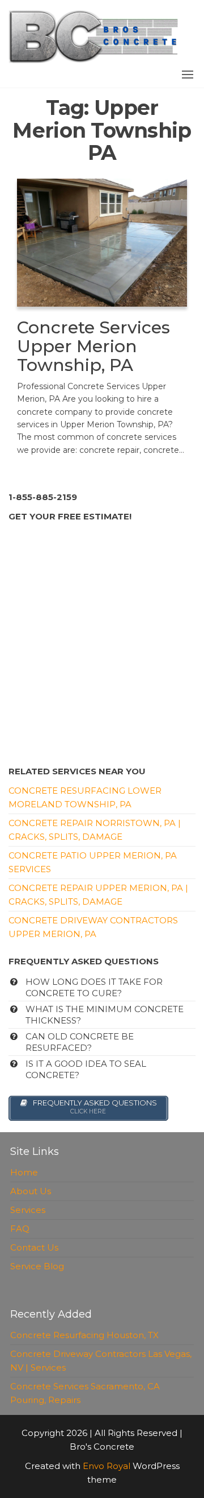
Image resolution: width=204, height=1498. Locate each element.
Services (27, 1209)
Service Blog (37, 1266)
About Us (30, 1191)
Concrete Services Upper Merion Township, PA (93, 346)
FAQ (19, 1228)
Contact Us (34, 1247)
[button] (187, 74)
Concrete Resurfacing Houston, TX (84, 1335)
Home (24, 1172)
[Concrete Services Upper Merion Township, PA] (102, 241)
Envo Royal (106, 1465)
